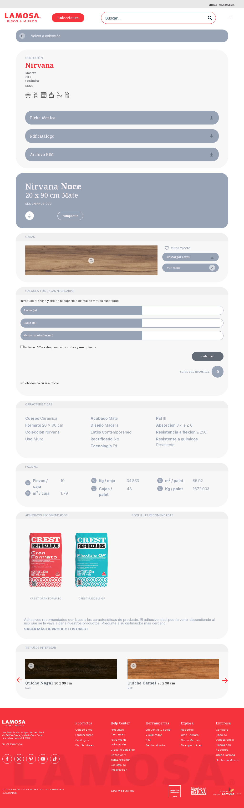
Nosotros (187, 729)
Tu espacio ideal (191, 745)
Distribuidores (84, 745)
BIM (148, 740)
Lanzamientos (84, 735)
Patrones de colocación (119, 742)
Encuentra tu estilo (158, 729)
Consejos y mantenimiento (120, 757)
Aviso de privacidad (122, 791)
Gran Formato (190, 735)
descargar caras (178, 257)
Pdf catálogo (42, 136)
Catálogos (82, 740)
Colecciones (83, 729)
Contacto (222, 729)
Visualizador (154, 735)
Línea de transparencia (225, 737)
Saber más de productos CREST (56, 629)
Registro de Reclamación (119, 767)
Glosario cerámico (123, 749)
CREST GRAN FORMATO (45, 598)
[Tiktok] (55, 759)
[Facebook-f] (7, 759)
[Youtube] (43, 759)
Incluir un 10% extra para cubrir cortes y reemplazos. (60, 347)
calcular (207, 356)
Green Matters (190, 740)
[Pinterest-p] (31, 759)
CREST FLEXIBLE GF (92, 598)
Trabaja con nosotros (223, 747)
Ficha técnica (43, 117)
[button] (230, 18)
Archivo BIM (42, 154)
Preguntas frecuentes (118, 732)
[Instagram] (19, 759)
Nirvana (39, 65)
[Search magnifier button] (210, 18)
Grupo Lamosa (225, 755)
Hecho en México (227, 760)
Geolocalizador (156, 745)
